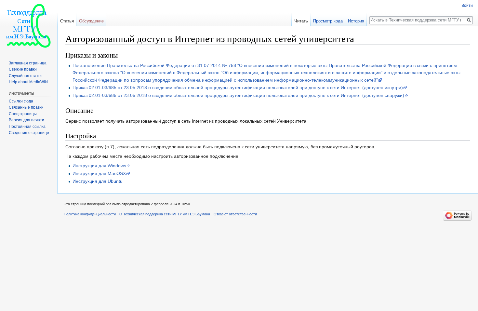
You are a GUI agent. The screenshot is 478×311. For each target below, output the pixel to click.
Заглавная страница (27, 63)
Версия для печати (26, 120)
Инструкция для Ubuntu (98, 181)
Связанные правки (26, 107)
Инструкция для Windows (99, 165)
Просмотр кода (328, 21)
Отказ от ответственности (235, 214)
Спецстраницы (23, 114)
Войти (467, 5)
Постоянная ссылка (27, 126)
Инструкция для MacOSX (99, 173)
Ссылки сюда (21, 101)
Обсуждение (91, 21)
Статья (67, 21)
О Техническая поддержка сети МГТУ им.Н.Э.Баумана (164, 214)
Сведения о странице (29, 132)
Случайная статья (26, 76)
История (356, 21)
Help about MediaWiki (28, 82)
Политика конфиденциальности (90, 214)
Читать (301, 21)
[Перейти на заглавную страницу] (29, 26)
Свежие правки (23, 69)
